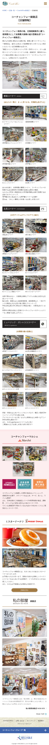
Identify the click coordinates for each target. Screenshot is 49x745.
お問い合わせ (20, 721)
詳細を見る (24, 590)
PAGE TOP (40, 714)
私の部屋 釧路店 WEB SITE (35, 708)
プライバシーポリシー (24, 724)
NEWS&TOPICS (8, 721)
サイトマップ (31, 721)
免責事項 (41, 721)
